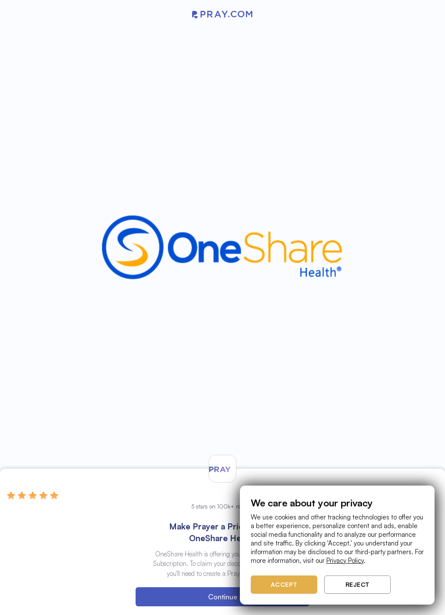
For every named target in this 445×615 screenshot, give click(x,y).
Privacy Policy (345, 560)
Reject (357, 584)
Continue (222, 596)
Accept (284, 584)
